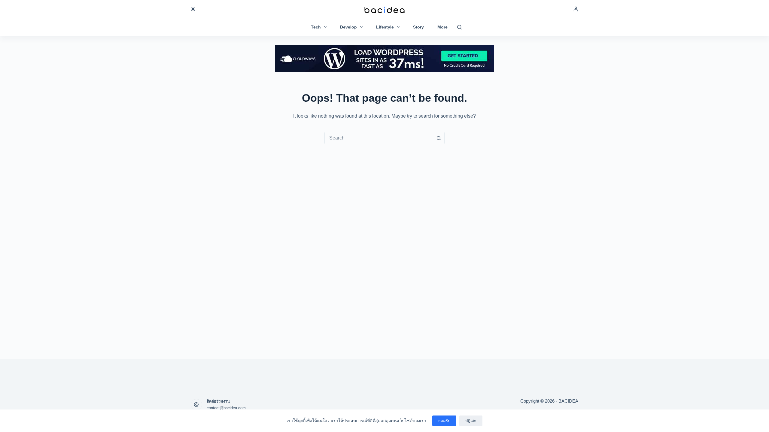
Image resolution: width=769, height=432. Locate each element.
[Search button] (438, 138)
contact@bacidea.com (226, 408)
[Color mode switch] (193, 9)
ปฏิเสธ (470, 420)
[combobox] (379, 138)
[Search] (459, 27)
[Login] (575, 9)
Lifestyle (385, 27)
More (442, 27)
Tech (316, 27)
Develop (348, 27)
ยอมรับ (444, 420)
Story (418, 27)
